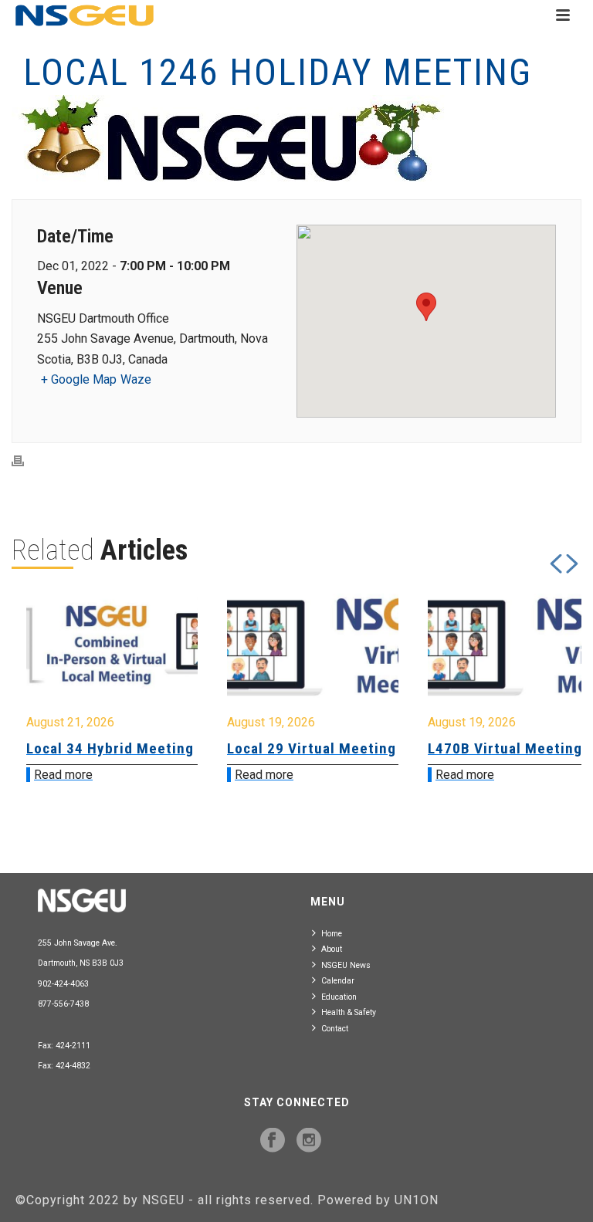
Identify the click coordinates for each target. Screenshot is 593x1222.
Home (331, 934)
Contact (334, 1029)
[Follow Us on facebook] (272, 1141)
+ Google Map (79, 379)
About (331, 949)
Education (339, 997)
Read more (118, 774)
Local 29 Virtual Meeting (165, 748)
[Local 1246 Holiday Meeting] (296, 139)
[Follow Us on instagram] (308, 1141)
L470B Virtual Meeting (359, 748)
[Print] (25, 461)
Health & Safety (348, 1012)
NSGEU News (346, 965)
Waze (135, 379)
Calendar (337, 981)
